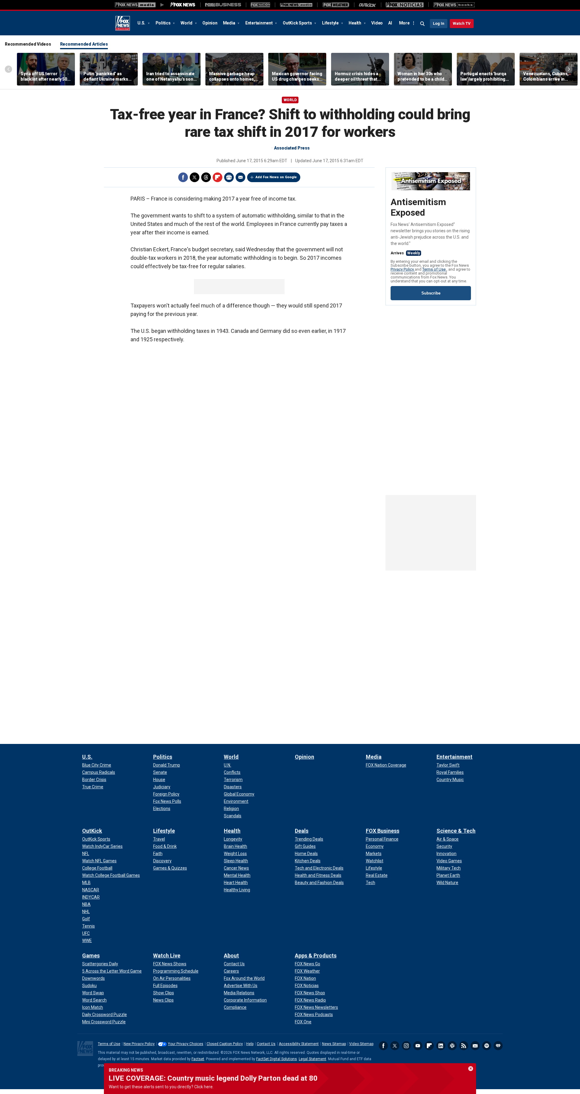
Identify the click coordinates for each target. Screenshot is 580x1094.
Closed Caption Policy (225, 1044)
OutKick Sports (298, 23)
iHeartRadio (498, 1045)
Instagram (406, 1045)
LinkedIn (440, 1045)
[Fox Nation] (260, 4)
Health (355, 23)
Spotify (486, 1045)
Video (377, 23)
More (404, 23)
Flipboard (217, 177)
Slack (452, 1045)
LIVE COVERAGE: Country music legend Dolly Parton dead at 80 (213, 1078)
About (231, 955)
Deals (301, 831)
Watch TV (462, 23)
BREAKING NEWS (126, 1070)
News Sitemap (334, 1044)
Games (91, 955)
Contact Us (266, 1044)
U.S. (141, 23)
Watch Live (166, 955)
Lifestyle (331, 23)
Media (229, 23)
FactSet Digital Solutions (276, 1059)
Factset (198, 1059)
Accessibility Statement (299, 1044)
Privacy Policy (403, 269)
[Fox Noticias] (405, 4)
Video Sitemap (361, 1044)
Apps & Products (316, 955)
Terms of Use (434, 269)
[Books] (454, 4)
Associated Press (292, 148)
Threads (206, 177)
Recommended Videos (28, 44)
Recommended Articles (84, 44)
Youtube (417, 1045)
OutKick (92, 831)
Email (240, 177)
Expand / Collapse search (423, 24)
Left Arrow (8, 69)
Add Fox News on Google (276, 177)
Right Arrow (568, 69)
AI (390, 23)
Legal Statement (312, 1059)
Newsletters (475, 1045)
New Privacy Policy (139, 1044)
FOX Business (382, 831)
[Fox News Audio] (296, 5)
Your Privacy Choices (185, 1044)
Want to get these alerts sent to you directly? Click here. (161, 1086)
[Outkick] (367, 5)
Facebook (183, 177)
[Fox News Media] (182, 4)
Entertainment (259, 23)
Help (249, 1044)
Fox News (122, 23)
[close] (470, 1068)
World (187, 23)
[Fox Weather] (335, 4)
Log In (438, 23)
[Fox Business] (223, 5)
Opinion (209, 23)
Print (229, 177)
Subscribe (430, 293)
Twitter (194, 177)
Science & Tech (456, 831)
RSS (463, 1045)
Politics (164, 23)
